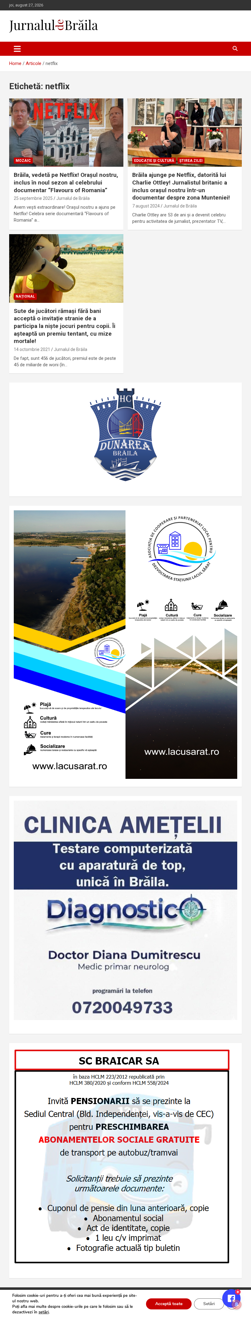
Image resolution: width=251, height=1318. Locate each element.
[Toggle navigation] (17, 49)
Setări (209, 1304)
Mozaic (23, 160)
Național (25, 296)
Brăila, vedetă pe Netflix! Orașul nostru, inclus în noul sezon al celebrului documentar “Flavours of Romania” (66, 182)
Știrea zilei (191, 160)
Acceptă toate (168, 1304)
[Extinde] (229, 809)
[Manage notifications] (237, 1304)
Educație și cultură (154, 160)
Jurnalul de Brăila (73, 198)
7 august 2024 (146, 206)
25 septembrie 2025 (33, 198)
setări (44, 1312)
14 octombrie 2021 (32, 349)
